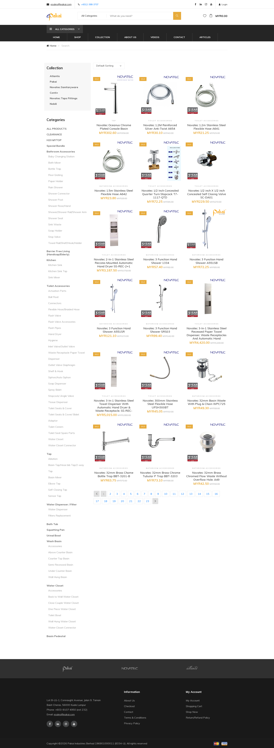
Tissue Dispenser (58, 402)
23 (147, 501)
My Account (193, 700)
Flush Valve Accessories (61, 321)
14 (199, 493)
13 (190, 493)
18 (105, 501)
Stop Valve (54, 236)
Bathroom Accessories (61, 151)
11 (174, 493)
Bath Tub (52, 524)
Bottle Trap (54, 168)
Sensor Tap (54, 495)
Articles (204, 37)
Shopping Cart (194, 706)
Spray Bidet (55, 389)
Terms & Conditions (135, 717)
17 (97, 501)
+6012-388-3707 (89, 4)
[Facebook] (195, 4)
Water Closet (55, 439)
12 (182, 493)
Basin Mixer (55, 477)
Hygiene (53, 340)
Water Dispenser (58, 509)
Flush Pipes (54, 327)
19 (114, 501)
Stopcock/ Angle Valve (61, 395)
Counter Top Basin (58, 558)
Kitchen (51, 260)
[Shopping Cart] (210, 15)
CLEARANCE (54, 134)
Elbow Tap (54, 483)
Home (56, 37)
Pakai (53, 81)
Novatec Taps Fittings (63, 98)
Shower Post (55, 199)
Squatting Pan (56, 529)
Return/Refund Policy (198, 717)
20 (122, 501)
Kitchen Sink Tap (57, 271)
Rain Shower (55, 187)
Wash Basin (54, 541)
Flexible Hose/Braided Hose (64, 309)
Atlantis (55, 76)
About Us (130, 37)
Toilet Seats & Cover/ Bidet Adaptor (63, 417)
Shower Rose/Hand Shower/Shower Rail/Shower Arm (67, 209)
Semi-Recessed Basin (60, 564)
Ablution (53, 458)
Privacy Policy (132, 723)
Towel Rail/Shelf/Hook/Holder (65, 243)
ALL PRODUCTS (57, 128)
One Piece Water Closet (62, 609)
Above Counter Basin (60, 552)
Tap (49, 453)
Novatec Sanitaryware (64, 87)
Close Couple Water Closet (63, 602)
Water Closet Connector (62, 445)
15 (207, 493)
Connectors (54, 303)
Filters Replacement (59, 515)
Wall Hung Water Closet (62, 621)
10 (165, 493)
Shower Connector (59, 193)
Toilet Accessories (58, 285)
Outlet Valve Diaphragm (61, 365)
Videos (155, 37)
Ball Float (53, 297)
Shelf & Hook (55, 371)
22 (139, 501)
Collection (102, 37)
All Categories (89, 15)
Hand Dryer (54, 334)
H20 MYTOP (54, 140)
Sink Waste (54, 224)
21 (130, 501)
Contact (179, 37)
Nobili (53, 103)
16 (216, 493)
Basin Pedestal (56, 636)
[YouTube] (211, 4)
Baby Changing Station (61, 156)
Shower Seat (55, 218)
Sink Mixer (54, 277)
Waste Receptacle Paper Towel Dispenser (66, 355)
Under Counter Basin (60, 570)
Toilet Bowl (54, 615)
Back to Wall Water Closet (63, 596)
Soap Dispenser (57, 383)
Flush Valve (54, 315)
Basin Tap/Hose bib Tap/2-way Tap (66, 468)
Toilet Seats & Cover (60, 408)
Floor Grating (55, 175)
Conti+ (54, 92)
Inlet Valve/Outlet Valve (61, 346)
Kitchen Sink (55, 265)
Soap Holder (55, 230)
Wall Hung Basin (57, 577)
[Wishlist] (204, 15)
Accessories (55, 546)
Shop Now (192, 711)
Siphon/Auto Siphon (59, 377)
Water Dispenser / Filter (62, 504)
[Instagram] (206, 4)
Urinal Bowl (54, 535)
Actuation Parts (57, 290)
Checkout (129, 706)
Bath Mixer (54, 162)
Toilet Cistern (55, 426)
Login (224, 4)
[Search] (177, 16)
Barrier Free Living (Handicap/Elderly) (58, 253)
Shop (77, 37)
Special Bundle (56, 145)
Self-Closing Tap (57, 489)
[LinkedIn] (201, 4)
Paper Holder (55, 181)
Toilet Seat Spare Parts (61, 433)
